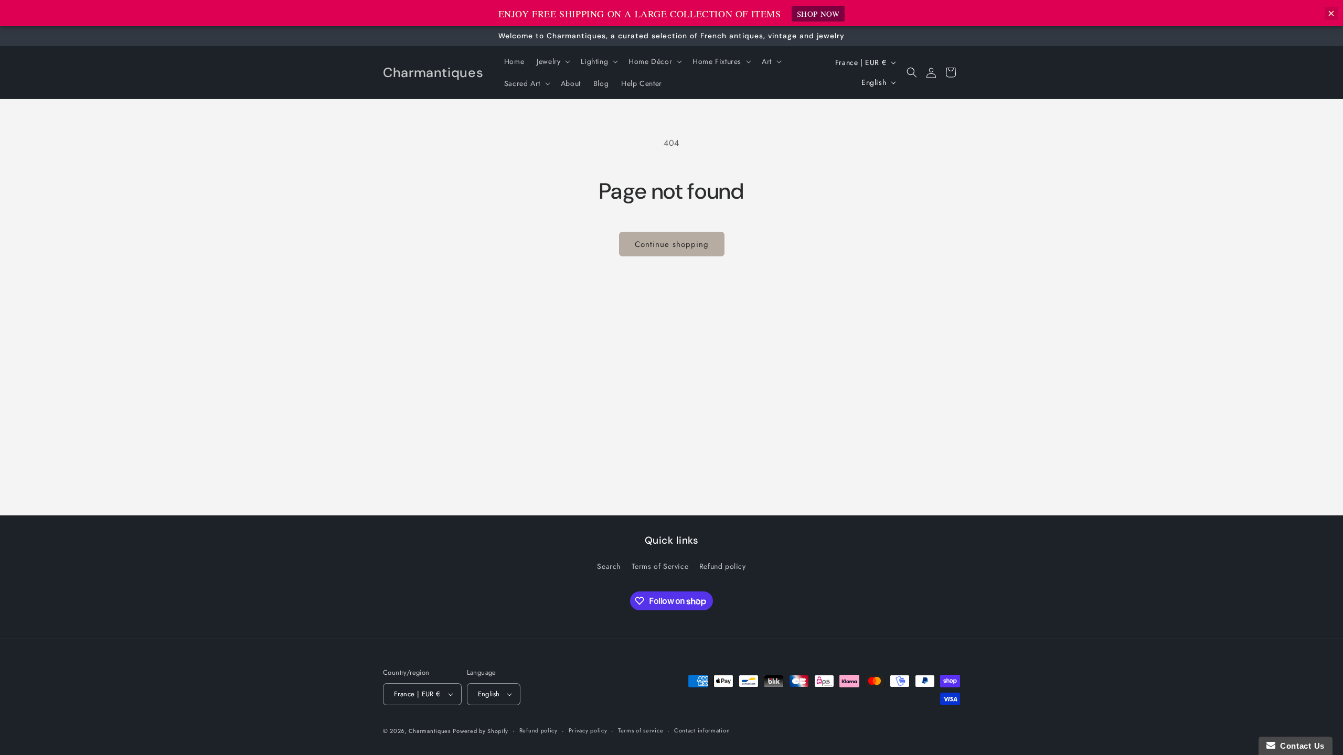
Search (609, 566)
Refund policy (722, 566)
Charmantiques (430, 731)
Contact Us (1300, 745)
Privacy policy (588, 730)
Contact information (702, 730)
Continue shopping (672, 244)
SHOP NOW (818, 13)
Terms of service (640, 730)
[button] (552, 61)
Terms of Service (660, 566)
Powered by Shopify (480, 731)
